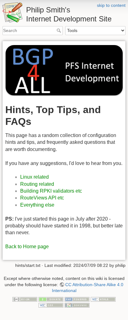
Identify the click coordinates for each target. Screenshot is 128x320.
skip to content (111, 5)
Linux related (34, 177)
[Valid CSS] (51, 304)
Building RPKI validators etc (51, 191)
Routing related (37, 184)
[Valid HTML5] (103, 298)
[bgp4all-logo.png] (64, 69)
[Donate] (51, 298)
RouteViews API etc (42, 197)
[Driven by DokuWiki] (77, 304)
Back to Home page (27, 246)
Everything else (37, 205)
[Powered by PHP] (77, 298)
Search (59, 30)
